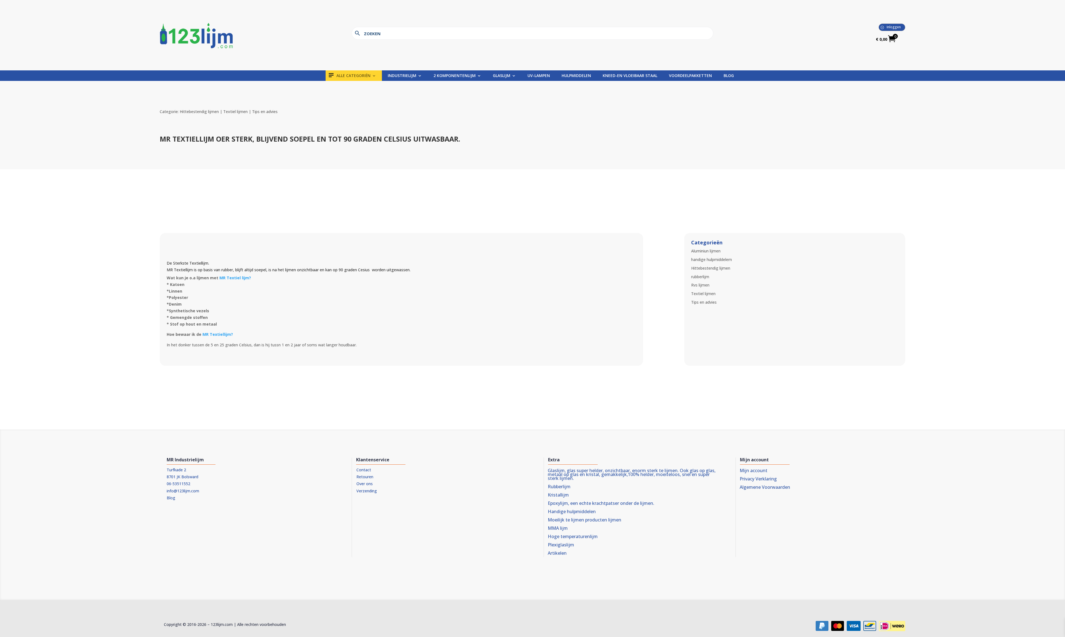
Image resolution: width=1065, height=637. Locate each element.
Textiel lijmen (703, 293)
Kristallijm (558, 495)
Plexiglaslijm (561, 545)
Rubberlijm (559, 487)
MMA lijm (558, 528)
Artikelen (557, 553)
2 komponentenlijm (454, 76)
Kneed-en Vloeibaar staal (630, 76)
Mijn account (753, 471)
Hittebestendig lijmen (710, 268)
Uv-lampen (539, 76)
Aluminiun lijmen (706, 251)
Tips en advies (704, 302)
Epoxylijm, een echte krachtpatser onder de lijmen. (601, 503)
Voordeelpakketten (690, 76)
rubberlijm (700, 276)
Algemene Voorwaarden (765, 487)
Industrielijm (402, 76)
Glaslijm (501, 76)
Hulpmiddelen (576, 76)
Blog (729, 76)
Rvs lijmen (700, 285)
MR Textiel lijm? (235, 277)
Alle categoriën (353, 76)
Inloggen (894, 27)
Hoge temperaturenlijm (573, 536)
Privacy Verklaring (758, 479)
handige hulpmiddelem (711, 259)
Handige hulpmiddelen (572, 512)
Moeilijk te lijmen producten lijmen (584, 520)
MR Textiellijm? (218, 334)
